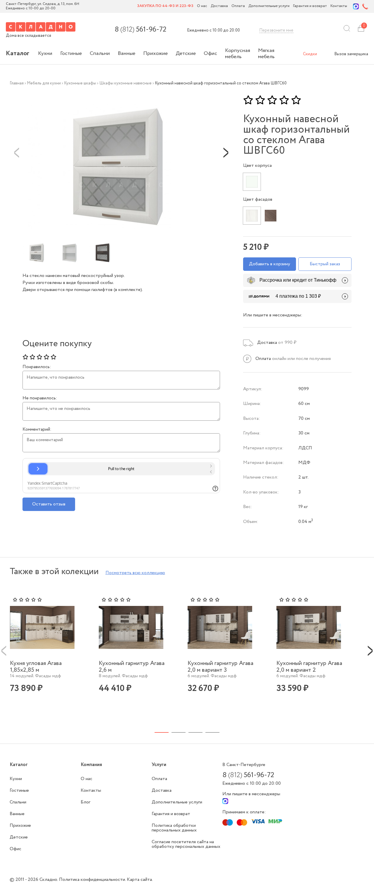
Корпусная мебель (237, 53)
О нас (202, 6)
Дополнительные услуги (269, 6)
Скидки (310, 54)
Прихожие (155, 53)
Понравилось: (36, 367)
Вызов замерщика (351, 54)
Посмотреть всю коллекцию (135, 572)
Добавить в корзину (269, 264)
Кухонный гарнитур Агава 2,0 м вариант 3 (220, 666)
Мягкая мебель (266, 53)
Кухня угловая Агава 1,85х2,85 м (36, 666)
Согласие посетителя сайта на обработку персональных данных (186, 844)
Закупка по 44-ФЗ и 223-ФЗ (165, 6)
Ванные (126, 53)
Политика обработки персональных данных (174, 828)
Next (226, 152)
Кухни (45, 53)
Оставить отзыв (48, 504)
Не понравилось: (39, 398)
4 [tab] (212, 732)
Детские (186, 53)
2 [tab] (179, 732)
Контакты (338, 6)
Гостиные (71, 53)
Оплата (238, 6)
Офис (210, 53)
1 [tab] (162, 732)
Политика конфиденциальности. (93, 879)
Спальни (100, 53)
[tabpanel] (47, 653)
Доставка (219, 6)
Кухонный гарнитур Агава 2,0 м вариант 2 (309, 666)
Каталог (17, 53)
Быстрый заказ (325, 264)
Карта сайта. (140, 879)
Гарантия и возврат (310, 6)
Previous (17, 152)
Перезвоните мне (276, 30)
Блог (85, 802)
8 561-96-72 (140, 30)
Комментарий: (36, 429)
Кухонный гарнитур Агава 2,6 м (132, 666)
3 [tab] (195, 732)
